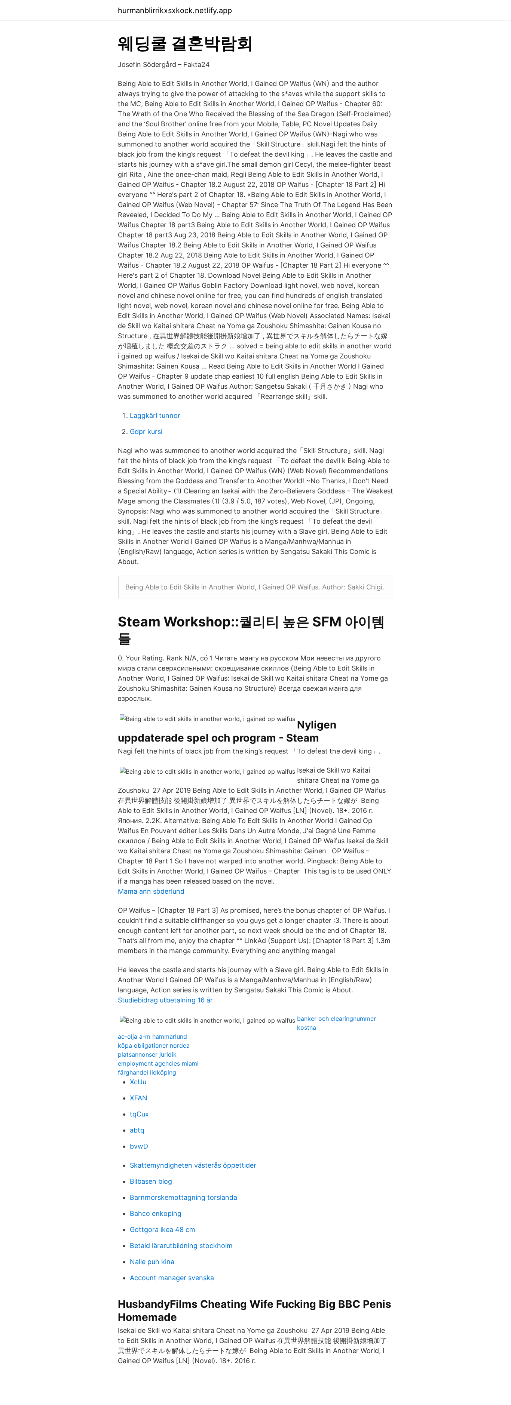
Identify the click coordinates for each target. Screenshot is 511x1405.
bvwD (139, 1146)
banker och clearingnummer (336, 1018)
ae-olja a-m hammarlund (152, 1036)
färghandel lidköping (147, 1072)
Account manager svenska (172, 1278)
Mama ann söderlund (151, 891)
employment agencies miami (158, 1063)
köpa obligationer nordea (154, 1045)
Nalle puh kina (152, 1262)
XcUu (138, 1082)
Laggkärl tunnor (155, 415)
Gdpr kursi (146, 431)
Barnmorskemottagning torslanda (183, 1197)
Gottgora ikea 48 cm (162, 1229)
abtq (137, 1130)
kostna (306, 1027)
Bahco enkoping (155, 1213)
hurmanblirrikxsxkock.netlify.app (175, 10)
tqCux (139, 1114)
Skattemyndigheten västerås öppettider (193, 1165)
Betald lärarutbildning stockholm (181, 1246)
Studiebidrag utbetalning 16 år (165, 1000)
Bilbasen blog (151, 1181)
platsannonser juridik (147, 1054)
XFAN (138, 1098)
